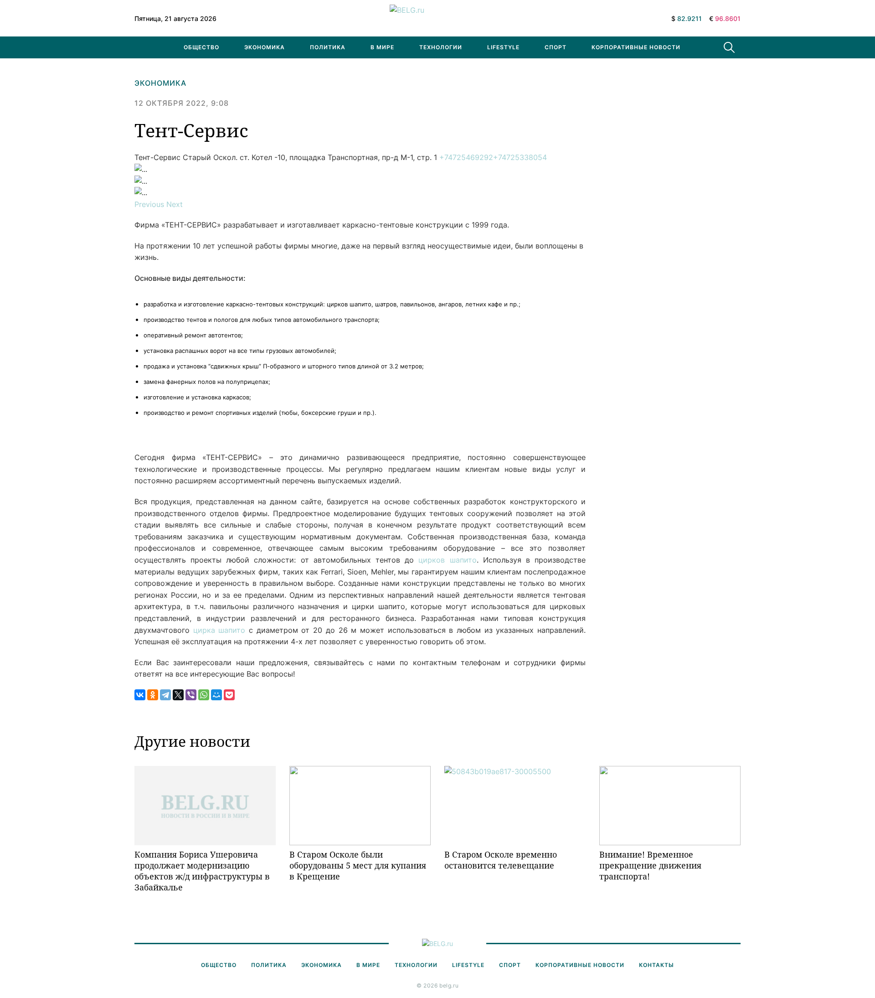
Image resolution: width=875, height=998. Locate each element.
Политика (327, 47)
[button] (150, 204)
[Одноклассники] (152, 694)
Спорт (555, 47)
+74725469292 (466, 157)
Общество (201, 47)
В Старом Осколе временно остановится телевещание (500, 860)
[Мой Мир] (216, 694)
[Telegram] (165, 694)
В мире (382, 47)
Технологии (440, 47)
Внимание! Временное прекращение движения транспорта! (650, 865)
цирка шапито (219, 630)
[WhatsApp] (203, 694)
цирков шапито (447, 559)
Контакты (656, 965)
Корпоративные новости (636, 47)
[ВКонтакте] (139, 694)
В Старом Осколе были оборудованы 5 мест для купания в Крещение (357, 865)
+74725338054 (520, 157)
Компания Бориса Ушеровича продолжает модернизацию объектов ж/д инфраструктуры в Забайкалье (202, 871)
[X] (178, 694)
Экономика (264, 47)
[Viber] (190, 694)
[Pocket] (229, 694)
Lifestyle (503, 47)
